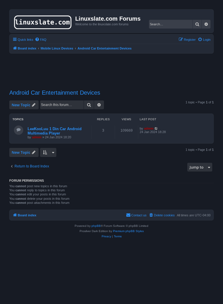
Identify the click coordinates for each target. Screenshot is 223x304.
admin (37, 137)
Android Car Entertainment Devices (54, 92)
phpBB (96, 225)
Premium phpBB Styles (128, 231)
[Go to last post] (156, 128)
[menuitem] (40, 39)
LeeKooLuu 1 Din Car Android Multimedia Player (55, 131)
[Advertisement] (115, 68)
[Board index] (43, 21)
